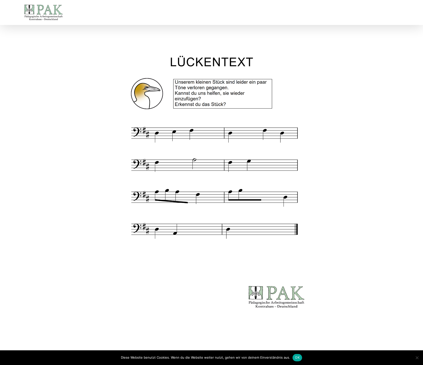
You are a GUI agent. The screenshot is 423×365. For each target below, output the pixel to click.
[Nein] (416, 357)
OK (297, 357)
